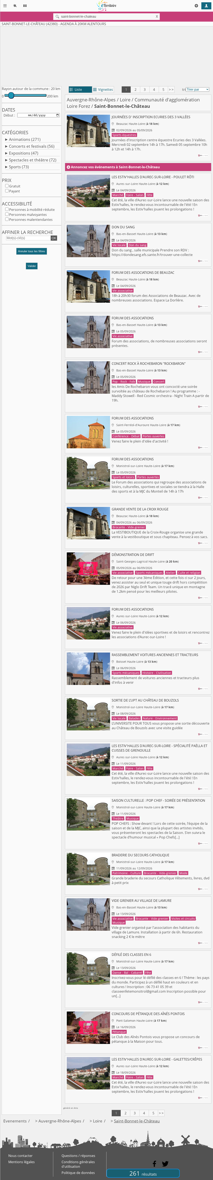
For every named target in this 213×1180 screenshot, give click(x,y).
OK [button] (54, 238)
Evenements (15, 1121)
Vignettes (103, 89)
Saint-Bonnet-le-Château (137, 1121)
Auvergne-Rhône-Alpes (91, 99)
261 (143, 1173)
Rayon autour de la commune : (26, 88)
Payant (14, 191)
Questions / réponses (78, 1155)
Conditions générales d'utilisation (78, 1164)
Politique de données (78, 1172)
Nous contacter (20, 1155)
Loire (125, 99)
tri (184, 89)
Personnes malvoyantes (28, 214)
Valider (32, 266)
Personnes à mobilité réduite (32, 209)
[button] (31, 253)
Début (8, 115)
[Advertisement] (106, 55)
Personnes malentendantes (31, 219)
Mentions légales (21, 1162)
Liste (76, 89)
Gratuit (14, 186)
